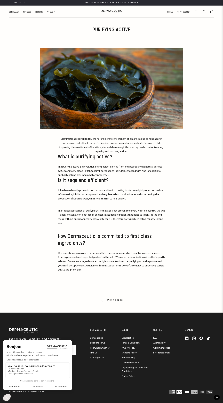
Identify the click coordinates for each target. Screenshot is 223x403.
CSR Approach (97, 358)
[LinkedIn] (186, 338)
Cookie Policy (128, 376)
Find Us (93, 353)
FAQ (155, 338)
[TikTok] (208, 338)
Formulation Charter (99, 348)
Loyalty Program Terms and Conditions (135, 369)
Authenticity (159, 343)
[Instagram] (194, 338)
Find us (170, 11)
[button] (196, 12)
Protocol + (51, 11)
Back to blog (115, 300)
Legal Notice (128, 338)
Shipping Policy (129, 353)
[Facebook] (201, 338)
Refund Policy (128, 358)
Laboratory (39, 11)
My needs (27, 11)
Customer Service (161, 348)
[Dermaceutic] (23, 330)
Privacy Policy (128, 348)
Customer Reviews (131, 363)
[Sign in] (204, 12)
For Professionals (183, 11)
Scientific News (97, 343)
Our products (14, 11)
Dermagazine (96, 338)
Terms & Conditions (131, 343)
